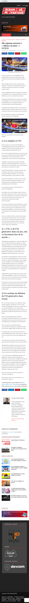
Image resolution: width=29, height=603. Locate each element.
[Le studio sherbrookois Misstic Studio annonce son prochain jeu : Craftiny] (6, 488)
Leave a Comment (20, 50)
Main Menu (7, 34)
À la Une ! (4, 39)
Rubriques (4, 40)
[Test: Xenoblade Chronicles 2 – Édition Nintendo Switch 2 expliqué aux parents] (6, 466)
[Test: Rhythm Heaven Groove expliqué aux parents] (6, 473)
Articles (13, 39)
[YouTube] (27, 5)
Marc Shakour (13, 50)
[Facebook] (23, 5)
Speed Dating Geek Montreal (17, 440)
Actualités (8, 39)
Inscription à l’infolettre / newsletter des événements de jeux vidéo (19, 449)
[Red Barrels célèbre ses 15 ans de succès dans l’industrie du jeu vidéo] (6, 495)
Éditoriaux (18, 39)
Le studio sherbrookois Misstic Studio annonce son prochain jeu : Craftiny (19, 490)
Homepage (23, 39)
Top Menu (5, 1)
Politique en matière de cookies (8, 598)
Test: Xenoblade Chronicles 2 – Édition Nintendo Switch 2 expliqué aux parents (19, 468)
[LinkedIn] (25, 5)
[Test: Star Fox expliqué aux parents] (6, 481)
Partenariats (4, 599)
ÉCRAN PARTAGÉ (13, 593)
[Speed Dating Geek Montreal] (6, 440)
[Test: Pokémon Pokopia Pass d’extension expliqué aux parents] (6, 459)
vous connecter (11, 432)
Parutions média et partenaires (14, 599)
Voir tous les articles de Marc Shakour (18, 419)
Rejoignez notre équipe (21, 598)
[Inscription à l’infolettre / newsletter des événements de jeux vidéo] (6, 447)
